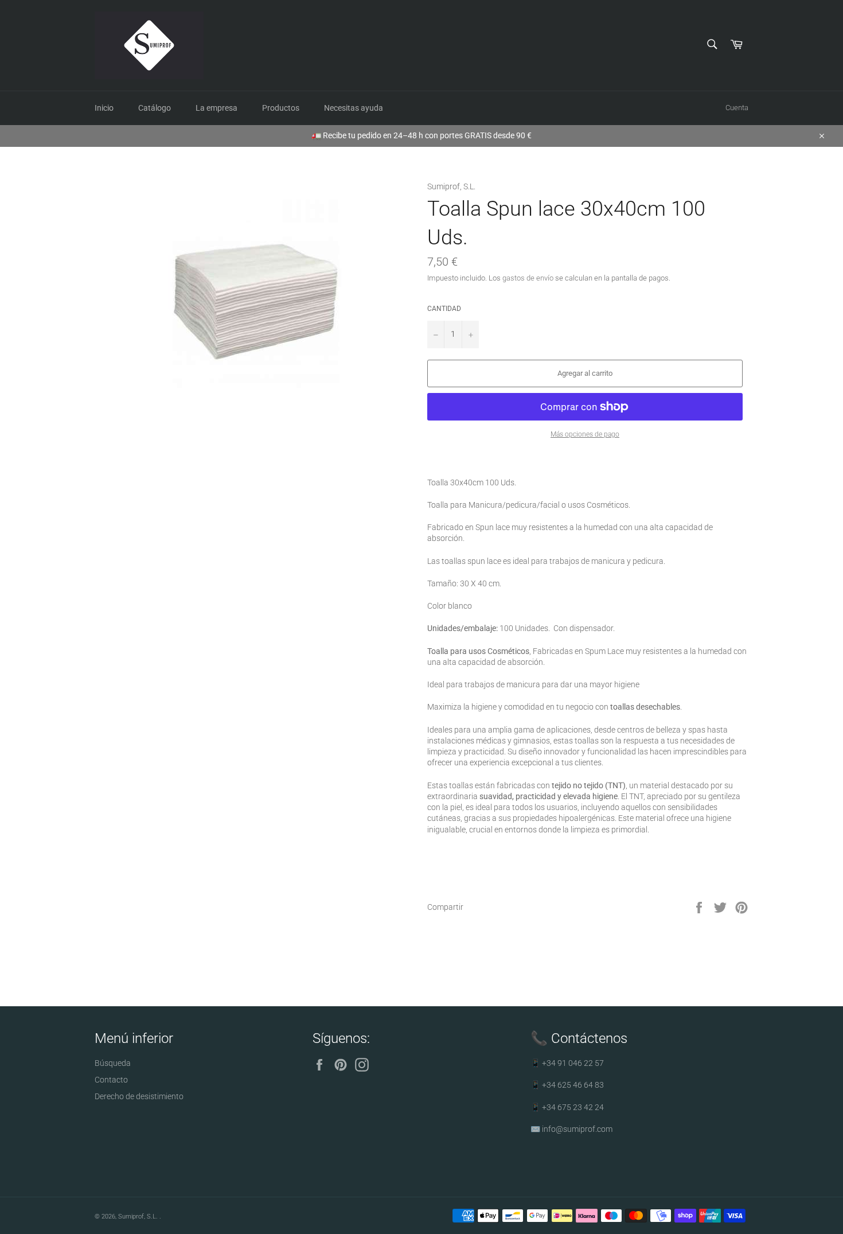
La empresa (216, 107)
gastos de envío (527, 278)
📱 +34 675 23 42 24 (567, 1107)
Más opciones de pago (585, 434)
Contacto (111, 1079)
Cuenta (736, 107)
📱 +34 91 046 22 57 (567, 1063)
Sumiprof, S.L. (138, 1216)
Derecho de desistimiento (139, 1096)
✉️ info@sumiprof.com (571, 1129)
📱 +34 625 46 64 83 (567, 1084)
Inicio (104, 107)
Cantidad (444, 309)
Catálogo (154, 107)
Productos (280, 107)
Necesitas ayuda (353, 107)
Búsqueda (113, 1063)
